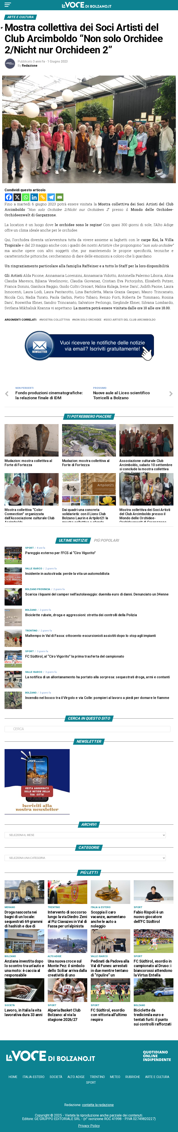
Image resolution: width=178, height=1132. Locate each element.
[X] (17, 197)
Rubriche (132, 1077)
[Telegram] (51, 197)
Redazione (29, 65)
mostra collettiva (55, 319)
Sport (91, 1083)
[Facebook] (9, 197)
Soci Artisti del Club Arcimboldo (130, 319)
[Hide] (1, 28)
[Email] (59, 197)
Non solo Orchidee (87, 319)
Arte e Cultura (157, 1077)
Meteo (115, 1077)
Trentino (97, 1077)
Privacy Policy (89, 1126)
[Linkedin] (34, 197)
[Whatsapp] (26, 197)
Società (56, 1077)
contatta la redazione (98, 1105)
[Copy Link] (42, 197)
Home (13, 1077)
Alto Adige (76, 1077)
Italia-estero (33, 1077)
